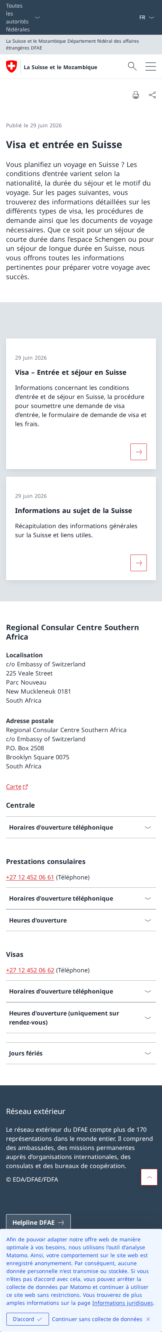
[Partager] (152, 95)
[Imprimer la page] (135, 95)
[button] (149, 1177)
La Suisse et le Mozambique (60, 67)
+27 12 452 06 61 (30, 877)
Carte (13, 786)
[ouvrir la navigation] (150, 66)
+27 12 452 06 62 (30, 970)
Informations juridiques (122, 1302)
